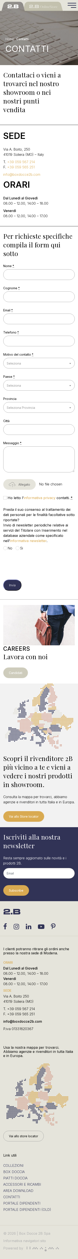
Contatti (11, 1197)
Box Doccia (14, 1172)
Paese (9, 376)
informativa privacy (39, 498)
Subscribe (16, 890)
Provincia (9, 399)
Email (8, 310)
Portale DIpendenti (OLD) (27, 1209)
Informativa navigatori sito (24, 1241)
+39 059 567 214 (21, 162)
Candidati (15, 673)
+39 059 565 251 (21, 167)
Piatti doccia (15, 1178)
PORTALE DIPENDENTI (21, 1203)
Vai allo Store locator (24, 816)
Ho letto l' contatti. (40, 498)
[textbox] (39, 363)
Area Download (18, 1190)
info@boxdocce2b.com (21, 174)
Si (21, 548)
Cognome (11, 288)
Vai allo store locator (23, 1136)
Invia (12, 585)
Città (6, 421)
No (10, 548)
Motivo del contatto (18, 354)
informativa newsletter (28, 541)
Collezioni (13, 1165)
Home (9, 39)
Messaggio (12, 443)
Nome (8, 266)
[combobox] (39, 363)
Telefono (11, 332)
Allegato (24, 484)
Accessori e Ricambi (22, 1184)
